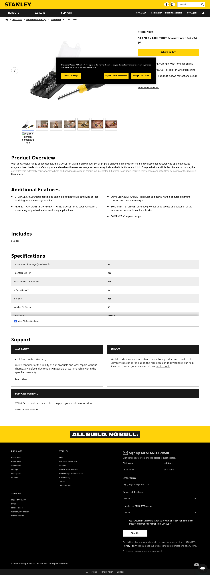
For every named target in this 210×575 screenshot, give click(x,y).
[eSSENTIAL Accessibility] (169, 4)
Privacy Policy (130, 545)
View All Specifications (28, 321)
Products (13, 12)
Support (66, 12)
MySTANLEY (141, 13)
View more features (148, 87)
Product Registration (173, 13)
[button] (196, 564)
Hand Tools (17, 20)
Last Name (168, 463)
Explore (40, 12)
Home (6, 19)
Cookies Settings (71, 76)
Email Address (129, 478)
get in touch (163, 366)
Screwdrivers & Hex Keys (36, 20)
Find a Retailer (156, 13)
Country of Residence (133, 492)
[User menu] (203, 13)
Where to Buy (168, 51)
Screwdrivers (56, 20)
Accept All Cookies (141, 76)
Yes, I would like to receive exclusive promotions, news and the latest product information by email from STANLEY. (161, 522)
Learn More (21, 379)
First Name (128, 463)
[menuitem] (14, 13)
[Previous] (14, 70)
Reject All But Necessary (116, 76)
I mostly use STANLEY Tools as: (137, 506)
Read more (17, 173)
